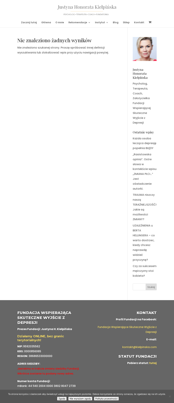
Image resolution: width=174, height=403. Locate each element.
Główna (46, 22)
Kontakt (139, 22)
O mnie (59, 22)
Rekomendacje (77, 22)
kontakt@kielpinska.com (139, 347)
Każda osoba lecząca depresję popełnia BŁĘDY (144, 143)
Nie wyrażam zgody (80, 398)
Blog (115, 22)
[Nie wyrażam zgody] (169, 396)
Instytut (100, 22)
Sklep (126, 22)
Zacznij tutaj (29, 22)
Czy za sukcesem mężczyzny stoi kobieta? (144, 271)
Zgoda (61, 398)
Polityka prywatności (106, 398)
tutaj (153, 363)
